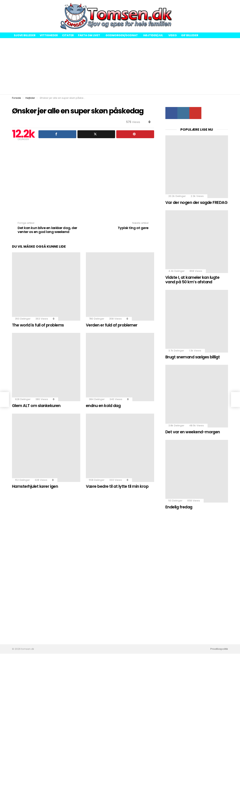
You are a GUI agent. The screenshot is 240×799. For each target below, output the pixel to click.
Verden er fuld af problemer (111, 325)
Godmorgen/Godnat (122, 35)
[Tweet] (96, 134)
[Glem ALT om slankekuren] (46, 367)
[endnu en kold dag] (120, 367)
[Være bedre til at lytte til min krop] (120, 448)
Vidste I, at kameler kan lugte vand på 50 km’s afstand (192, 280)
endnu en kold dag (103, 405)
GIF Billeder (189, 35)
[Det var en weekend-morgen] (196, 396)
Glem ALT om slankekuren (36, 405)
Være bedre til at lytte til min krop (117, 486)
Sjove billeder (24, 35)
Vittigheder (49, 35)
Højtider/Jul (153, 35)
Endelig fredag (178, 507)
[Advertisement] (120, 66)
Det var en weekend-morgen (192, 432)
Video (172, 35)
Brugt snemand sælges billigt (192, 357)
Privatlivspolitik (219, 649)
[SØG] (225, 16)
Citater (68, 35)
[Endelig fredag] (196, 471)
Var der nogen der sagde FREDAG (196, 202)
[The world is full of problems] (46, 286)
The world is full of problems (38, 325)
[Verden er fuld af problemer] (120, 286)
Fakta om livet (89, 35)
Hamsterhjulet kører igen (35, 486)
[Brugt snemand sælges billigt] (196, 321)
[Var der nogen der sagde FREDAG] (196, 166)
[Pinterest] (135, 134)
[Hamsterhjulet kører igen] (46, 448)
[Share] (57, 134)
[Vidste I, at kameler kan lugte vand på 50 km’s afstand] (196, 241)
